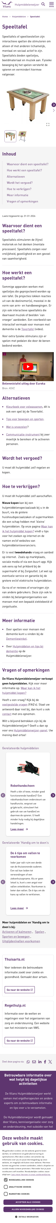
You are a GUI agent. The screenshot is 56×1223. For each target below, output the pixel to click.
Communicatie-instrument (23, 434)
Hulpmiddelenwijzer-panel (30, 730)
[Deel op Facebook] (45, 1061)
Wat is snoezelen (16, 427)
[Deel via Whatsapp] (28, 1061)
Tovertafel (27, 329)
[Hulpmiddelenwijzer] (20, 4)
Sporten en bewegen (16, 936)
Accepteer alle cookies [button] (28, 1202)
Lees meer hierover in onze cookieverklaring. (31, 1174)
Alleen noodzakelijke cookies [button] (28, 1209)
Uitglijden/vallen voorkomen (21, 941)
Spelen (39, 932)
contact (6, 714)
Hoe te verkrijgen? (19, 189)
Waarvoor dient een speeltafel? (27, 164)
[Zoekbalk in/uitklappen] (43, 4)
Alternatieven (16, 176)
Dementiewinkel (16, 639)
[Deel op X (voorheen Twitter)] (50, 1061)
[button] (2, 104)
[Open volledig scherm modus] (48, 124)
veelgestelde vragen (14, 704)
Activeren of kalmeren (17, 932)
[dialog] (28, 1176)
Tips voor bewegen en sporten (25, 419)
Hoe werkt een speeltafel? (24, 170)
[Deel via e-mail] (34, 1061)
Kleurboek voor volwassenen (24, 406)
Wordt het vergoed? (20, 182)
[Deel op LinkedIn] (40, 1061)
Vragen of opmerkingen (22, 201)
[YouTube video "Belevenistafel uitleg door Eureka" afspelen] (28, 366)
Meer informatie (18, 195)
